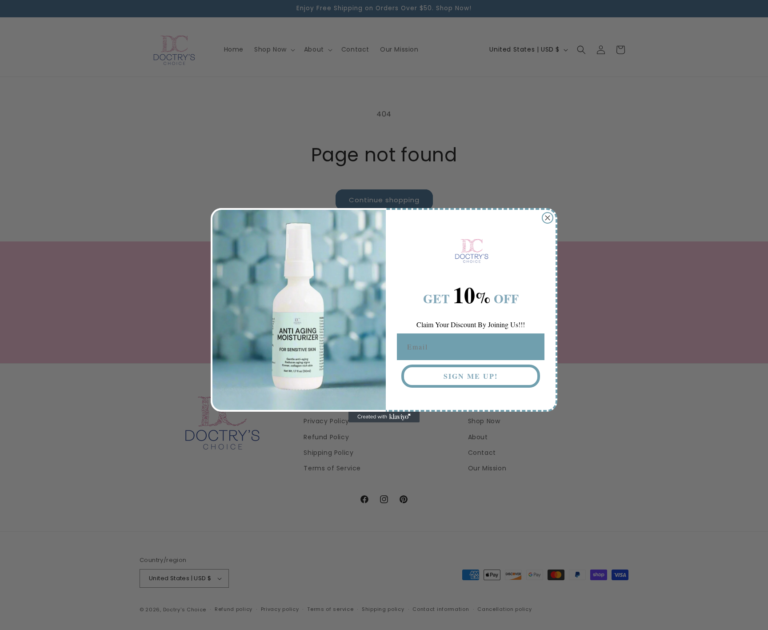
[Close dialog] (547, 218)
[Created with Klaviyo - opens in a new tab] (384, 417)
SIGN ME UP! (471, 376)
